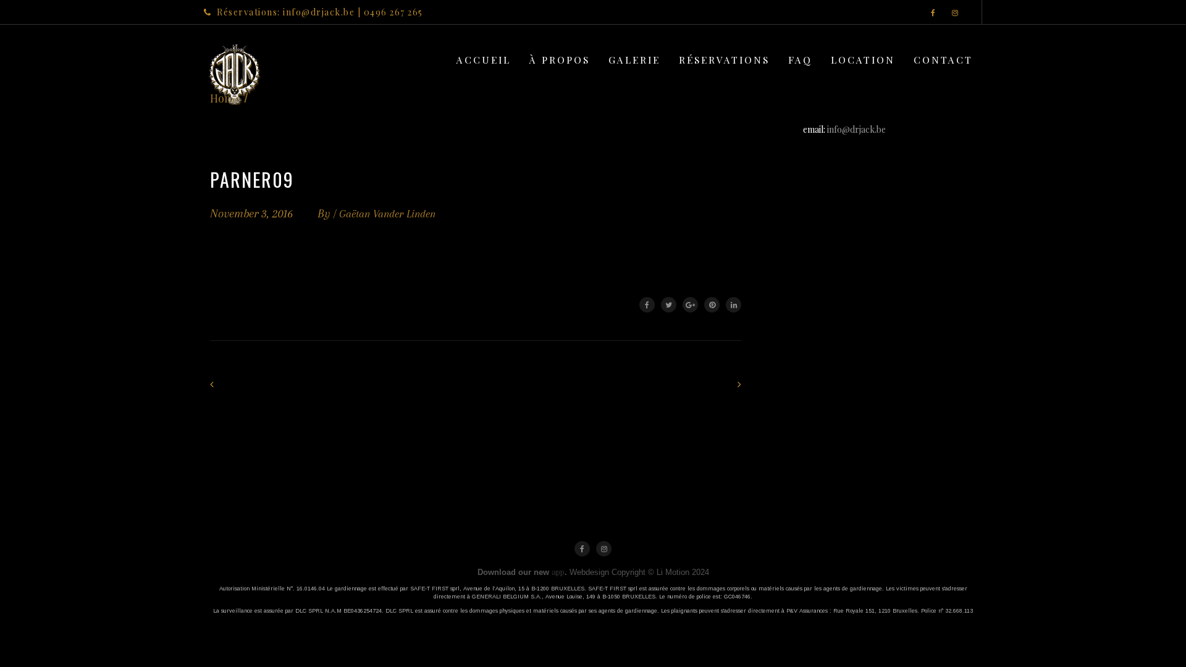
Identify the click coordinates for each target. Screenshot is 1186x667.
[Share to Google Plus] (690, 305)
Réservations (724, 59)
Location (863, 59)
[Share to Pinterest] (712, 305)
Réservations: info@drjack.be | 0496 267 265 (320, 12)
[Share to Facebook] (647, 305)
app (558, 571)
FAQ (800, 59)
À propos (559, 59)
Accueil (483, 59)
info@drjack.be (856, 129)
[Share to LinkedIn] (733, 305)
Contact (943, 59)
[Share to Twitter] (668, 305)
